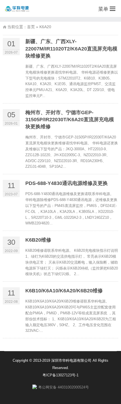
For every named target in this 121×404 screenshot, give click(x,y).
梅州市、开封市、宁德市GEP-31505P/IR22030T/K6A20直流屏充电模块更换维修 (69, 119)
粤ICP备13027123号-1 (60, 375)
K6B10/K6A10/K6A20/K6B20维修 (64, 290)
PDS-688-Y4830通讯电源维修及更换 (66, 183)
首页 (31, 27)
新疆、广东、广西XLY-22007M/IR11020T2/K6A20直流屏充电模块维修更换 (71, 48)
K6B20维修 (38, 240)
